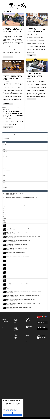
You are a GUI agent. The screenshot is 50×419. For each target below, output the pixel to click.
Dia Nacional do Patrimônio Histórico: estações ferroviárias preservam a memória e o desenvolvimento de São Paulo (23, 291)
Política (13, 280)
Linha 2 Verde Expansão (7, 154)
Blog (7, 118)
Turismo (13, 245)
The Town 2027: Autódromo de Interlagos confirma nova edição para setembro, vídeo (19, 224)
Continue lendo (8, 57)
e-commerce (5, 163)
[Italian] (44, 316)
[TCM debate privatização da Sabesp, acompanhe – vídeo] (37, 19)
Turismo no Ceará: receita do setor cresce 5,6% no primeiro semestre (16, 244)
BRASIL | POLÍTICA (6, 146)
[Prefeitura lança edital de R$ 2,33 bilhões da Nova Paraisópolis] (4, 276)
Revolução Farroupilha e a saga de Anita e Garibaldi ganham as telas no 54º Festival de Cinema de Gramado (22, 295)
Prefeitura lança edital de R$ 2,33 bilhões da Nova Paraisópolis (15, 275)
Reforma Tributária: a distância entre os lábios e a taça (14, 193)
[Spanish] (39, 317)
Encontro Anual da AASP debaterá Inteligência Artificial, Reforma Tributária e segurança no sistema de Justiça (23, 303)
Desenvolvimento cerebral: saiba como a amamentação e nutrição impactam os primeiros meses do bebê (21, 197)
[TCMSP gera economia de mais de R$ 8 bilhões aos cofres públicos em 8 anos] (13, 108)
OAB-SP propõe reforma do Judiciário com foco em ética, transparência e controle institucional (20, 299)
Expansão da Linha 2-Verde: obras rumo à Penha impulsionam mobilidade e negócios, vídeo (20, 260)
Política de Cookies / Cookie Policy (11, 410)
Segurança (5, 156)
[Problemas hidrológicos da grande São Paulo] (4, 221)
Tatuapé (4, 185)
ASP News (4, 149)
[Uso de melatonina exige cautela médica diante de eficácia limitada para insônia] (4, 202)
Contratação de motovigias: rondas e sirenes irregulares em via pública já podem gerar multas (20, 283)
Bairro (10, 284)
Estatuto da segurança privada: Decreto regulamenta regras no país (16, 287)
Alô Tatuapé (8, 417)
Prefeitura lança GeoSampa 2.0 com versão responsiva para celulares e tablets (17, 256)
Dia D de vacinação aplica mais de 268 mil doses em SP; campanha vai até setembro (18, 205)
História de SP (5, 158)
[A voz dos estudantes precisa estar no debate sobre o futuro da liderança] (4, 217)
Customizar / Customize (7, 412)
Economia (10, 118)
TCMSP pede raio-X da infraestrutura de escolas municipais (35, 75)
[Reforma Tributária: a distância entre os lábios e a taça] (4, 194)
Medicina (4, 177)
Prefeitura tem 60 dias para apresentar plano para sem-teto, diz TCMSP (12, 77)
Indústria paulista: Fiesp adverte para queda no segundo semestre (16, 252)
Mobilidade (8, 34)
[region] (12, 408)
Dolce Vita (5, 187)
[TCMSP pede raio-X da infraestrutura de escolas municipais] (37, 65)
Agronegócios (5, 168)
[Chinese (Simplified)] (37, 316)
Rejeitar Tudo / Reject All (17, 412)
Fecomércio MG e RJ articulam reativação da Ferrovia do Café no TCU (16, 268)
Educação (28, 78)
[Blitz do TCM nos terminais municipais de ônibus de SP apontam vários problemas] (13, 19)
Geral (4, 175)
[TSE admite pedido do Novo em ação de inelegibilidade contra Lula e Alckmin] (4, 280)
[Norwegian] (45, 316)
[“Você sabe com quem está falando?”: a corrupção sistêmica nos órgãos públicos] (4, 241)
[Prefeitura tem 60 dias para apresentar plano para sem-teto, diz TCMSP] (13, 66)
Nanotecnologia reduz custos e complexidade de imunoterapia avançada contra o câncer (19, 209)
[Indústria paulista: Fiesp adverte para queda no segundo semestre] (4, 253)
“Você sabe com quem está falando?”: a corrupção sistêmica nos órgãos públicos (18, 240)
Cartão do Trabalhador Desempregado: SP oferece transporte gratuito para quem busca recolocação (21, 271)
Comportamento (5, 173)
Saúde (4, 180)
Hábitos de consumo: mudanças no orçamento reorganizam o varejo (16, 248)
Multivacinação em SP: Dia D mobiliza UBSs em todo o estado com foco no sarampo (18, 232)
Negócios (4, 165)
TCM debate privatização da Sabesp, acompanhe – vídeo (36, 29)
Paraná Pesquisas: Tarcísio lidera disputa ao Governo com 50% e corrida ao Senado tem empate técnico (21, 213)
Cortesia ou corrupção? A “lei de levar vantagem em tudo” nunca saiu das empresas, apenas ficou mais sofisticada (23, 236)
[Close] (22, 399)
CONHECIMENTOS (6, 170)
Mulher (4, 182)
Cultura (11, 296)
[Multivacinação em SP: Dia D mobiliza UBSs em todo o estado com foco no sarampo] (4, 233)
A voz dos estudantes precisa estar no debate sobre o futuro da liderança (17, 216)
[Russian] (37, 317)
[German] (41, 316)
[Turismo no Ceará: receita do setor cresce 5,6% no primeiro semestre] (4, 245)
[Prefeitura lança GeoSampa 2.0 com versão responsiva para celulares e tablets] (4, 257)
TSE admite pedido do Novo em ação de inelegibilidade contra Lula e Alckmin (17, 279)
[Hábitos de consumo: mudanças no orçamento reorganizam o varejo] (4, 249)
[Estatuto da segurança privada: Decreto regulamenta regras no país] (4, 288)
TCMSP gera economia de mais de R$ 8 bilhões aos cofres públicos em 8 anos (13, 114)
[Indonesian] (42, 316)
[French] (40, 316)
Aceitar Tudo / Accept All (12, 414)
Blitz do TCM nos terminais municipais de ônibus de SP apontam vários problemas (13, 30)
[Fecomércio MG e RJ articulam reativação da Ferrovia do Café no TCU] (4, 268)
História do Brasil (14, 296)
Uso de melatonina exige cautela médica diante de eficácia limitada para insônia (18, 201)
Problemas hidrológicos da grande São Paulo (13, 220)
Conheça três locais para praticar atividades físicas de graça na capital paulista (18, 228)
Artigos (11, 194)
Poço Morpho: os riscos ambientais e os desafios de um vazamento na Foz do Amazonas (19, 264)
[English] (39, 316)
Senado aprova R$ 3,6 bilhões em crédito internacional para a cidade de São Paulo (18, 307)
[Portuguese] (46, 316)
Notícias (11, 34)
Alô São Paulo (5, 34)
